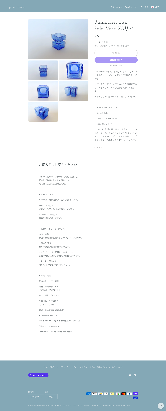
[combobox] (156, 7)
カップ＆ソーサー (63, 367)
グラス (92, 367)
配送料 (102, 46)
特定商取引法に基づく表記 (111, 405)
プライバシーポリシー (75, 405)
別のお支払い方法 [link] (116, 66)
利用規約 (87, 405)
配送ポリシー (96, 405)
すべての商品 (48, 367)
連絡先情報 (126, 405)
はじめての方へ (103, 367)
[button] (5, 7)
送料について (117, 367)
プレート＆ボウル (80, 367)
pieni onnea (37, 405)
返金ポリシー (61, 405)
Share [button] (99, 147)
